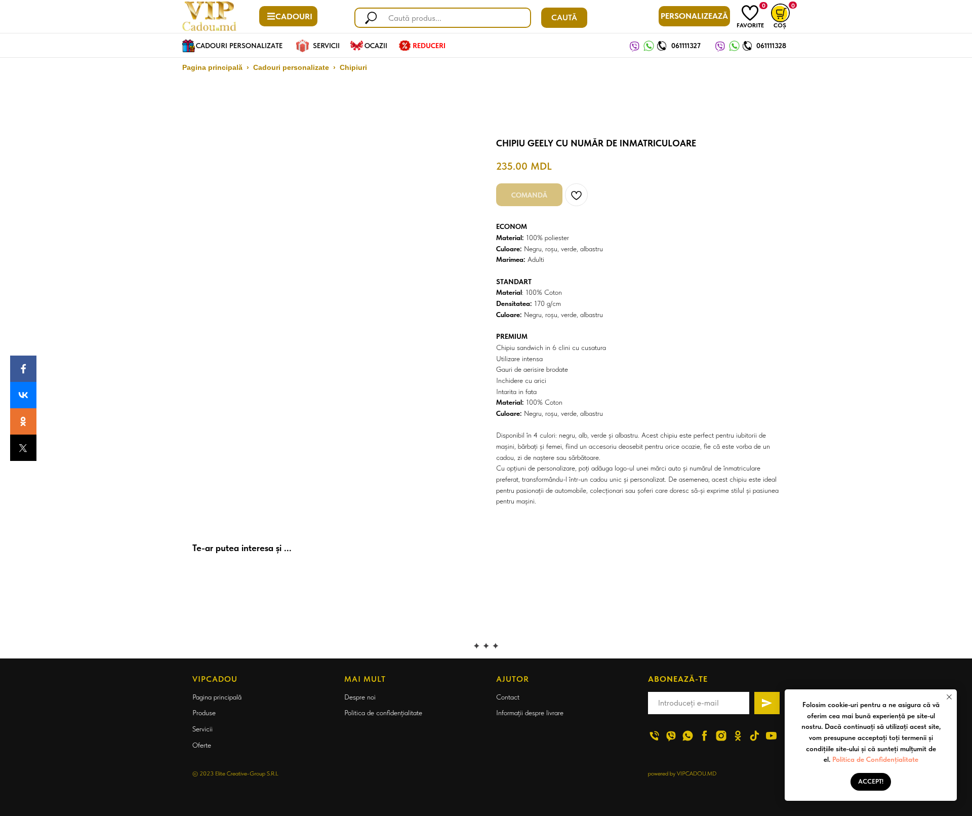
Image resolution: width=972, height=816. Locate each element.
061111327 (686, 46)
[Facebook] (23, 369)
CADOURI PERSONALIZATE (239, 46)
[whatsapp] (687, 735)
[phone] (654, 735)
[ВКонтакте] (23, 395)
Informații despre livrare (529, 713)
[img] (750, 13)
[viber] (671, 735)
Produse (204, 713)
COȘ (780, 25)
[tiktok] (754, 735)
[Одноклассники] (23, 421)
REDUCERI (429, 46)
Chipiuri (353, 67)
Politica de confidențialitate (383, 713)
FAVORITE (750, 25)
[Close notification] (949, 697)
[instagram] (721, 735)
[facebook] (704, 735)
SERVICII (326, 46)
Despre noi (360, 697)
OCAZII (375, 46)
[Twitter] (23, 448)
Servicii (202, 729)
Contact (507, 697)
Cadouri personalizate (291, 67)
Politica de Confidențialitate (875, 759)
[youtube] (771, 735)
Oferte (201, 745)
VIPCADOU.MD (696, 773)
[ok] (738, 735)
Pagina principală (212, 67)
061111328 (771, 46)
